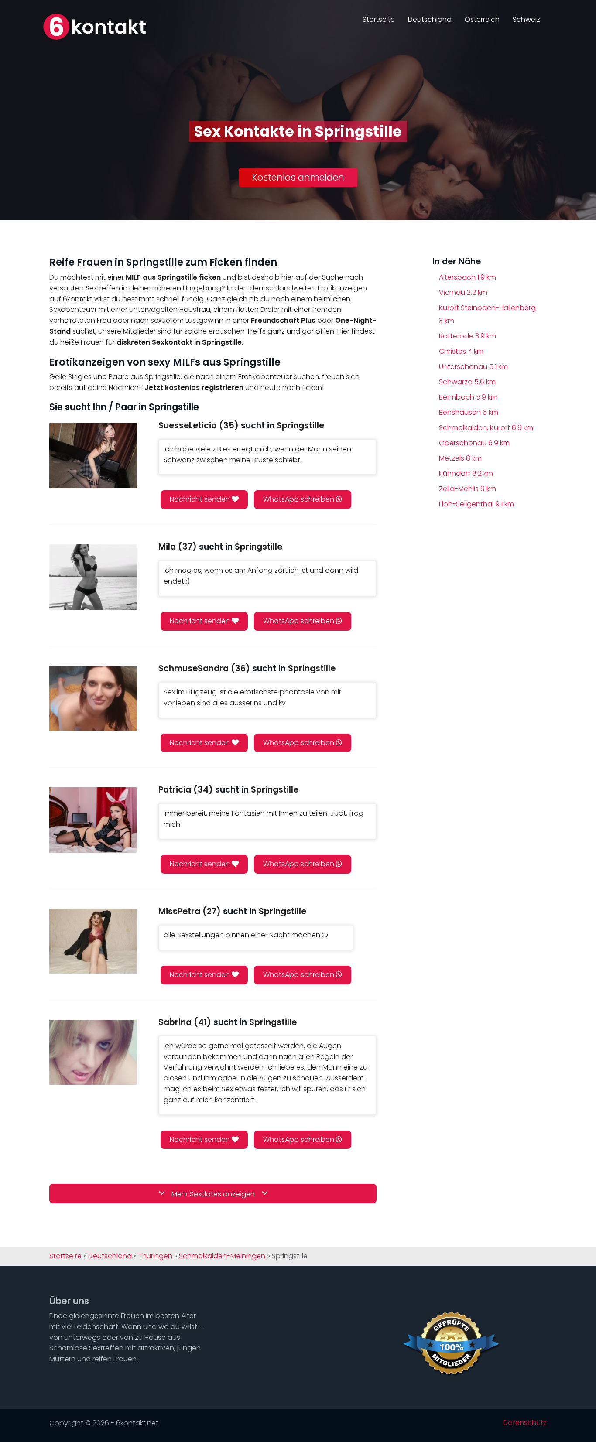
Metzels (460, 458)
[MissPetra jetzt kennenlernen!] (93, 941)
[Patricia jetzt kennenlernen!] (93, 819)
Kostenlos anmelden (298, 177)
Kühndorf (466, 473)
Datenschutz (525, 1423)
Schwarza (467, 382)
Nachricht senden (201, 499)
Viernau (463, 292)
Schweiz (526, 19)
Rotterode (467, 336)
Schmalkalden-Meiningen (222, 1256)
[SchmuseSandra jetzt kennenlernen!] (93, 698)
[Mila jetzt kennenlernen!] (93, 576)
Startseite (379, 19)
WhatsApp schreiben (299, 499)
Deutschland (430, 19)
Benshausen (468, 412)
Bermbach (468, 397)
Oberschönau (474, 443)
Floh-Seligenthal (476, 504)
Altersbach (467, 277)
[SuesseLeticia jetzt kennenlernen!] (93, 455)
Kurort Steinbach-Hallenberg (487, 314)
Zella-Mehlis (467, 489)
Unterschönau (473, 367)
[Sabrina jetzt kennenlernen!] (93, 1052)
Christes (461, 351)
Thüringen (155, 1256)
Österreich (482, 19)
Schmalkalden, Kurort (486, 428)
